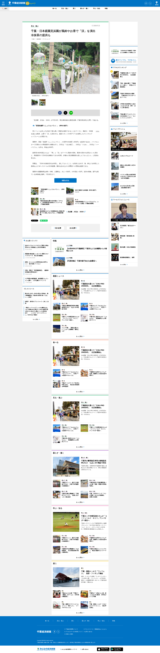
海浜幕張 (39, 39)
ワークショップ (46, 39)
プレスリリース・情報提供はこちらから (96, 629)
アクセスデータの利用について (74, 631)
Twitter (150, 3)
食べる (54, 8)
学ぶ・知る (96, 8)
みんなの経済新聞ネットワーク (46, 649)
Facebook (146, 3)
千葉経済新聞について (72, 629)
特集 (106, 8)
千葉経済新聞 (16, 3)
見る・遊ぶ (64, 8)
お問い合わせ (88, 631)
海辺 (33, 39)
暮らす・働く (84, 8)
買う (74, 8)
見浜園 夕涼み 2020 (76, 212)
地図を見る (65, 180)
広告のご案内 (69, 634)
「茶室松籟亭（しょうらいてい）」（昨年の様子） (52, 126)
